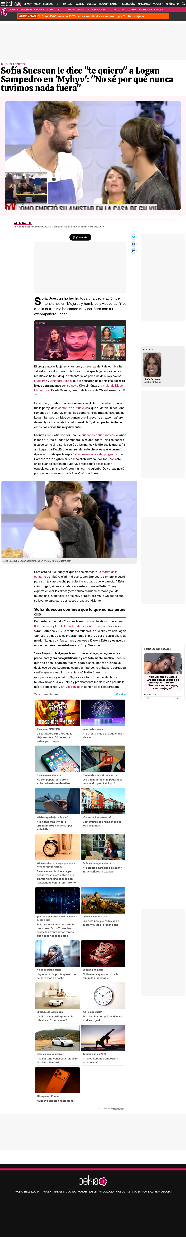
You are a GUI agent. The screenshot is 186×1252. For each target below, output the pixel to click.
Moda (19, 1191)
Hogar (82, 1191)
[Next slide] (177, 673)
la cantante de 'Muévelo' (71, 408)
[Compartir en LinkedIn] (134, 251)
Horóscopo (163, 1191)
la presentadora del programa (97, 454)
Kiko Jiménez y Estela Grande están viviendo (64, 626)
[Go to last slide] (148, 673)
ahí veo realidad (71, 687)
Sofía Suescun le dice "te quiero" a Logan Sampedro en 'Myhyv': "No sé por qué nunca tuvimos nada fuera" (100, 9)
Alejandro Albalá (61, 381)
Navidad (147, 1191)
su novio (72, 385)
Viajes (136, 1191)
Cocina (71, 1191)
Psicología (106, 1191)
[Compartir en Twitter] (134, 237)
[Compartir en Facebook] (134, 244)
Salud (92, 1191)
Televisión (25, 9)
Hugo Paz (40, 381)
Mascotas (123, 1191)
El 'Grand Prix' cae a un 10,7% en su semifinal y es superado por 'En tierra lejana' (82, 16)
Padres (59, 1191)
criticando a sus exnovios (98, 435)
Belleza (30, 1191)
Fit (39, 1191)
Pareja (47, 1191)
